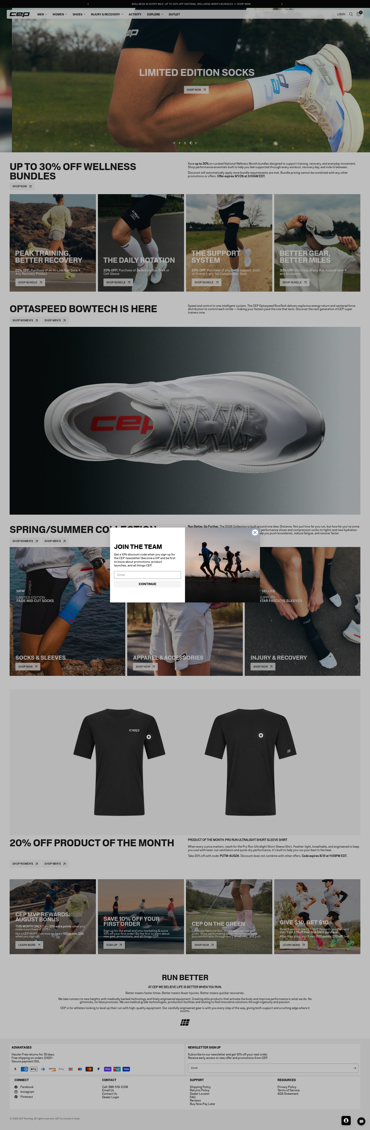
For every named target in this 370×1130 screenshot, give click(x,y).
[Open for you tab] (346, 1120)
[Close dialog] (255, 532)
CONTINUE (147, 584)
